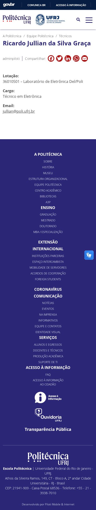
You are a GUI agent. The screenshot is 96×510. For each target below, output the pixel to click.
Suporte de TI (48, 362)
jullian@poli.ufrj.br (19, 111)
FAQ (48, 375)
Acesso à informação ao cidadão (48, 382)
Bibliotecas (48, 196)
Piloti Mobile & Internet (59, 504)
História (48, 167)
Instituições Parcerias (48, 256)
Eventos (48, 309)
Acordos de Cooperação (48, 273)
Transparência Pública (48, 429)
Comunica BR (36, 5)
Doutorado (48, 226)
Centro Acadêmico (48, 191)
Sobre (48, 161)
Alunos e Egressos (48, 345)
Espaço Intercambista (48, 262)
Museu (48, 173)
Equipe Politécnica (48, 185)
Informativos (48, 320)
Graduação (48, 214)
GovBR (9, 5)
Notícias (48, 303)
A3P (48, 202)
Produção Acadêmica (48, 356)
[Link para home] (48, 459)
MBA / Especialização (48, 232)
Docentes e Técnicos (48, 350)
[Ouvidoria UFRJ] (48, 415)
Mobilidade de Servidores (48, 268)
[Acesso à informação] (48, 397)
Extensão (48, 242)
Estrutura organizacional (48, 179)
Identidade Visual (48, 332)
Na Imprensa (48, 315)
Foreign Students (48, 279)
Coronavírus (48, 289)
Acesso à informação (71, 5)
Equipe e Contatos (48, 326)
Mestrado (48, 220)
